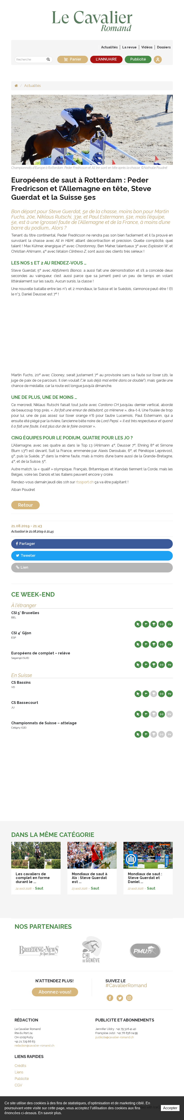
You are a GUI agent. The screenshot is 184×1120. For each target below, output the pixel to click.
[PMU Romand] (118, 949)
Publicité (138, 59)
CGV (18, 1085)
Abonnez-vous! (55, 992)
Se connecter (158, 59)
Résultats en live (161, 624)
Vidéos (146, 47)
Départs (145, 624)
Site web (138, 624)
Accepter (170, 1108)
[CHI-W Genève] (64, 949)
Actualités (109, 47)
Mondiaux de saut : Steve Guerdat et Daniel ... (145, 878)
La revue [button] (129, 47)
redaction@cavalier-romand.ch (34, 1045)
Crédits (20, 1066)
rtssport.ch (85, 482)
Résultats (153, 624)
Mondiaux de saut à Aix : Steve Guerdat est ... (89, 878)
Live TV (169, 624)
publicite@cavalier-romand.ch (114, 1037)
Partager (26, 544)
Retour (25, 505)
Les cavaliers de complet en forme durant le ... (33, 878)
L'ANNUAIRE (106, 59)
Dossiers (164, 47)
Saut (39, 888)
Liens (19, 1072)
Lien (24, 567)
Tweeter (27, 555)
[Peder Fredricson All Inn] (92, 129)
